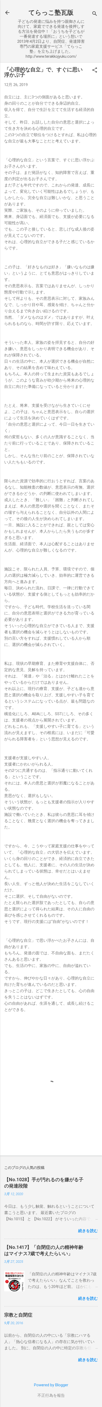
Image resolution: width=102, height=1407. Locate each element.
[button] (95, 70)
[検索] (95, 14)
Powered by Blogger (51, 1385)
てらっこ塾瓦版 (51, 12)
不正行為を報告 (51, 1395)
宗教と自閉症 (18, 1315)
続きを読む (88, 1230)
